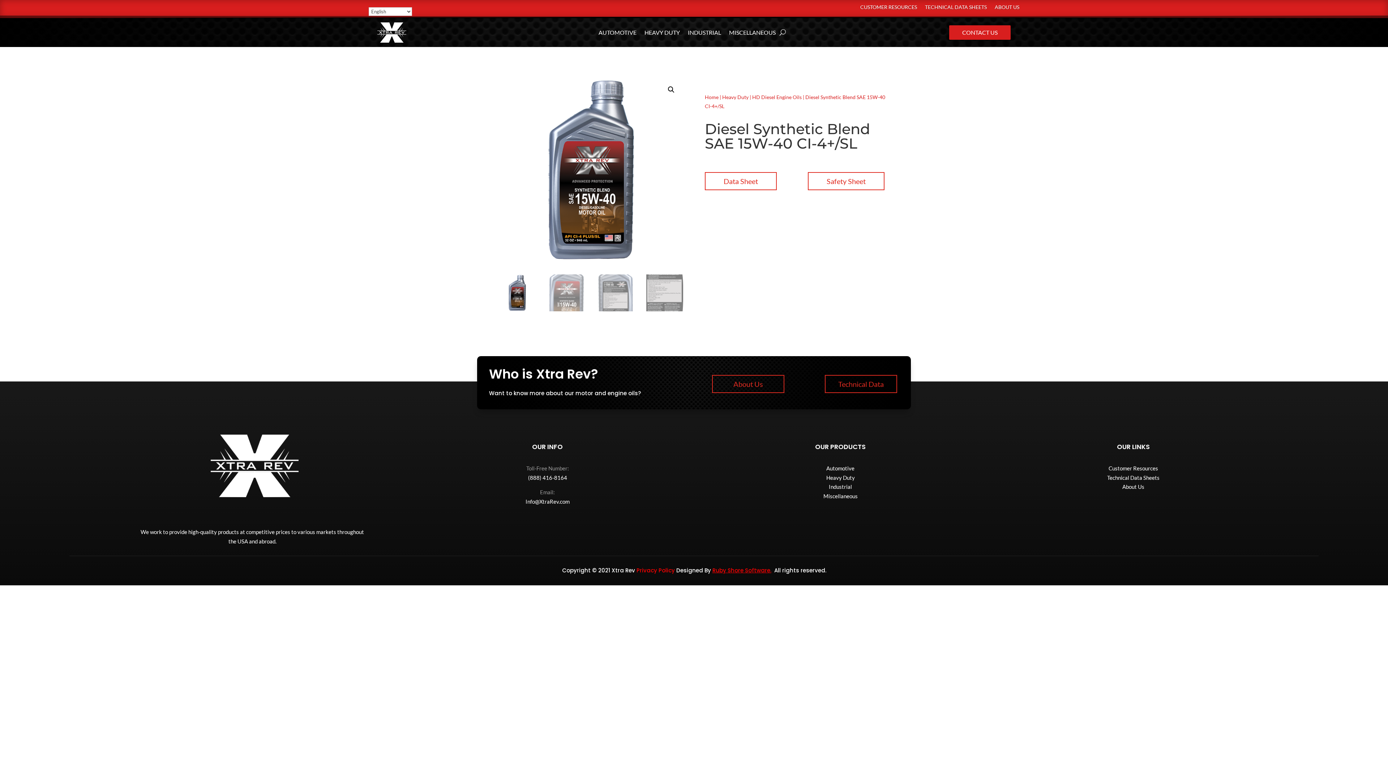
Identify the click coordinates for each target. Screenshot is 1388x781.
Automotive (618, 33)
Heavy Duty (662, 33)
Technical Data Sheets (956, 7)
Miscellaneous (752, 33)
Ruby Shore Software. (741, 570)
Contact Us (980, 32)
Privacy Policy (656, 570)
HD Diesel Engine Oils (777, 97)
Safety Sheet (846, 181)
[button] (671, 89)
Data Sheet (741, 181)
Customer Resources (888, 7)
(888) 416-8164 (547, 477)
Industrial (704, 33)
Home (712, 97)
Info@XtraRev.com (548, 501)
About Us (1007, 7)
